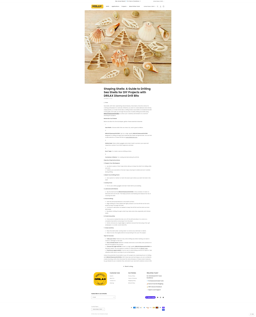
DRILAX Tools (144, 248)
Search (111, 276)
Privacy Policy (131, 276)
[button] (108, 6)
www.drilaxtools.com (131, 137)
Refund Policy (131, 283)
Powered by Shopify (104, 313)
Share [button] (106, 102)
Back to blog (129, 266)
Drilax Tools (97, 313)
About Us (112, 278)
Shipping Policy (132, 280)
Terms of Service (132, 278)
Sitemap (112, 283)
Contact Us (112, 280)
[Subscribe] (113, 297)
